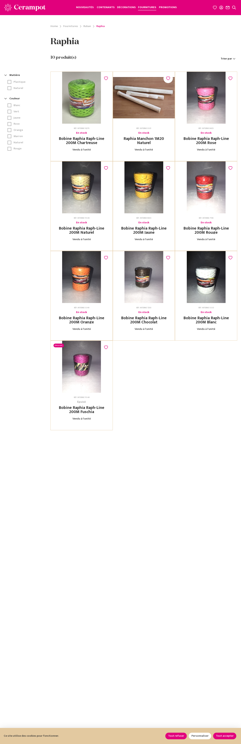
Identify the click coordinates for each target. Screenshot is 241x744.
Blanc (17, 105)
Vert (16, 111)
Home (54, 26)
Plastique (19, 82)
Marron (18, 136)
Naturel (18, 88)
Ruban (87, 26)
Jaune (17, 118)
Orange (18, 130)
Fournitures (70, 26)
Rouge (17, 148)
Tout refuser (176, 735)
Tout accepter (225, 735)
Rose (17, 124)
